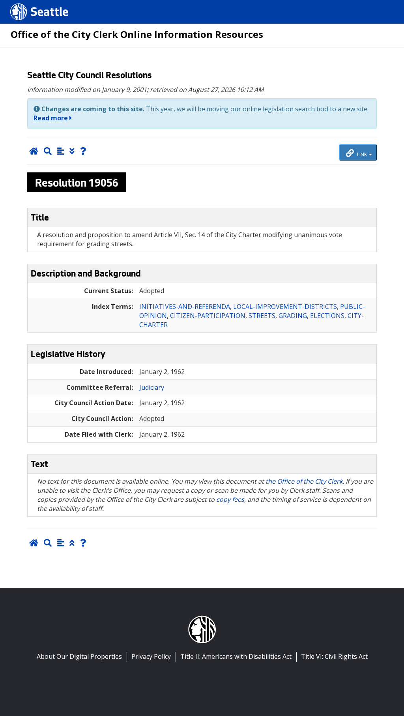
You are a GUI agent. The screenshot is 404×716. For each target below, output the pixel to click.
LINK (362, 154)
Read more (51, 118)
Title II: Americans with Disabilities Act (236, 656)
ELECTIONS (327, 315)
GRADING (293, 315)
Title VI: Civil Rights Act (334, 656)
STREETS (262, 315)
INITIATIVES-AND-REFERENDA (184, 306)
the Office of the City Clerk (304, 481)
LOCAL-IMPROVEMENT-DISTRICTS (285, 306)
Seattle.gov (27, 4)
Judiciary (151, 387)
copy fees (230, 499)
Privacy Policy (151, 656)
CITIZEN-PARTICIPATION (207, 315)
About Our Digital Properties (79, 656)
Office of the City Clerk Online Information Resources (137, 34)
